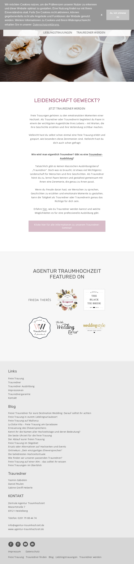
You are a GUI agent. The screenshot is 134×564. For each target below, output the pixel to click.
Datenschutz (33, 551)
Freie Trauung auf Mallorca (23, 420)
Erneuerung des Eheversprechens (27, 428)
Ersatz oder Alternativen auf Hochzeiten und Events (37, 446)
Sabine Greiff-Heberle (20, 487)
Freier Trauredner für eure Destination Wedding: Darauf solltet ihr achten (49, 413)
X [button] (101, 15)
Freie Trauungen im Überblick (25, 465)
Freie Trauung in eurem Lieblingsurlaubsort (32, 417)
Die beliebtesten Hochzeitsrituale (26, 454)
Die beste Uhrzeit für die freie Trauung (30, 435)
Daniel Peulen (16, 484)
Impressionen (16, 390)
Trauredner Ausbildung (21, 386)
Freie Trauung (16, 378)
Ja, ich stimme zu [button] (118, 15)
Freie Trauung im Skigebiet (23, 443)
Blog (51, 557)
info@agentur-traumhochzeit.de (26, 525)
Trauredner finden (36, 557)
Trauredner (14, 382)
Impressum (14, 551)
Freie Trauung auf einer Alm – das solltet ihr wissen (37, 461)
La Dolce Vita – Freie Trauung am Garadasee (33, 424)
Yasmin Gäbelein (17, 480)
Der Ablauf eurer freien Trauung (26, 439)
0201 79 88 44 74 (27, 518)
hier (45, 208)
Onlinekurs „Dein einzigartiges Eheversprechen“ (35, 450)
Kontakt (12, 397)
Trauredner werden (90, 32)
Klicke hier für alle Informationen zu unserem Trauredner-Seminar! (67, 226)
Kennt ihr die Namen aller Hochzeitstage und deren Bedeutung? (44, 431)
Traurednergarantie (19, 394)
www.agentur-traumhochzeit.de (26, 529)
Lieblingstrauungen (57, 32)
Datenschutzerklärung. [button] (46, 24)
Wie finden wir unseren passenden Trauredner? (35, 458)
